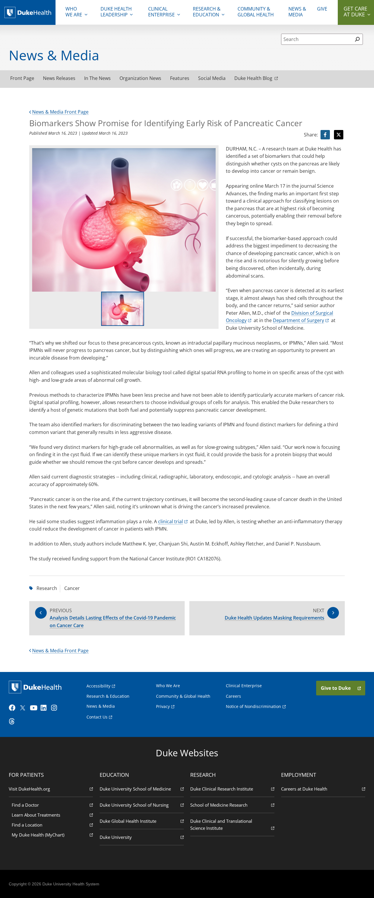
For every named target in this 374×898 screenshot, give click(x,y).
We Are (73, 12)
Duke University (116, 837)
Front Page (22, 78)
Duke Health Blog (253, 78)
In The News (97, 78)
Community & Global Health (256, 12)
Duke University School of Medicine (135, 789)
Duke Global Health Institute (128, 821)
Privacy (163, 706)
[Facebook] (13, 708)
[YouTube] (34, 708)
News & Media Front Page (60, 112)
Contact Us (97, 717)
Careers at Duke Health (304, 789)
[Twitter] (24, 708)
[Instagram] (55, 708)
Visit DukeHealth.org (29, 789)
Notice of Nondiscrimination (253, 706)
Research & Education (207, 12)
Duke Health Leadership (116, 12)
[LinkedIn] (45, 708)
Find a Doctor (25, 805)
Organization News (140, 78)
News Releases (59, 78)
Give (322, 9)
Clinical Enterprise (161, 12)
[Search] (357, 39)
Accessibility (98, 686)
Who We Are (168, 685)
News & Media (297, 12)
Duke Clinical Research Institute (221, 789)
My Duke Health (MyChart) (38, 835)
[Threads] (13, 721)
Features (179, 78)
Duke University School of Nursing (134, 805)
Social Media (212, 78)
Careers (233, 696)
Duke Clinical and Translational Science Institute (221, 824)
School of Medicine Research (218, 805)
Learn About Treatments (36, 815)
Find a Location (27, 825)
